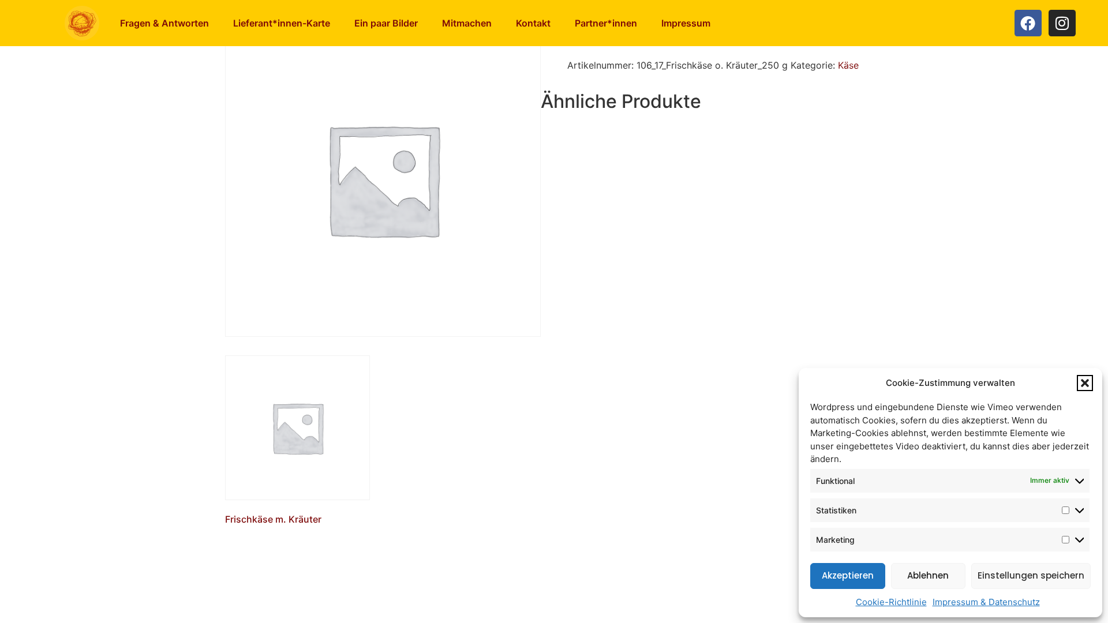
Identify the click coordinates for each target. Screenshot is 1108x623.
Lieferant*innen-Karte (281, 23)
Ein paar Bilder (386, 23)
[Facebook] (1028, 23)
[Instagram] (1062, 23)
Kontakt (533, 23)
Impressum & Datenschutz (986, 601)
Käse (848, 65)
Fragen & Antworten (164, 23)
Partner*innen (606, 23)
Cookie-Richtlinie (891, 601)
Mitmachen (467, 23)
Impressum (685, 23)
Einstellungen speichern (1031, 575)
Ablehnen (928, 575)
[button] (1085, 383)
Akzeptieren (848, 575)
